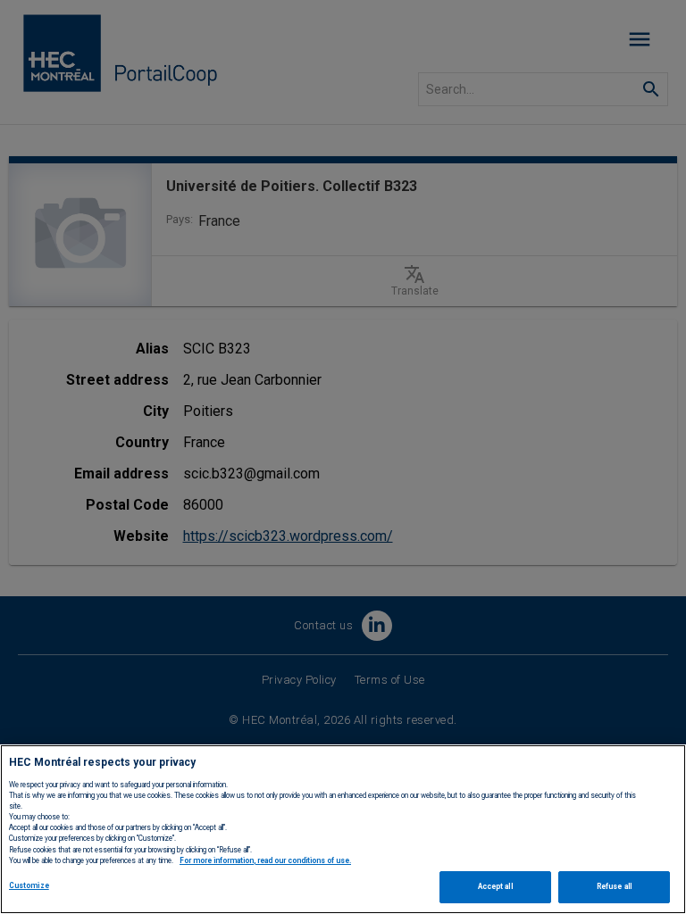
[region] (343, 829)
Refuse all (614, 886)
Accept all (495, 886)
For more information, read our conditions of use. (265, 860)
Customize (29, 885)
